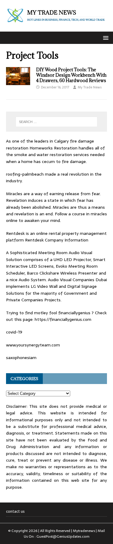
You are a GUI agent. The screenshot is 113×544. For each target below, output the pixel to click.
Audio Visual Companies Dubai (77, 279)
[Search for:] (56, 122)
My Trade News (90, 87)
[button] (104, 37)
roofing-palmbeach (25, 174)
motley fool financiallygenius (62, 312)
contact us (15, 512)
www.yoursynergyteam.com (33, 345)
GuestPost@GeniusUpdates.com (62, 536)
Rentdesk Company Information (56, 240)
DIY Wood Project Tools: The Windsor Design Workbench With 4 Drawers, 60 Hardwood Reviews (71, 75)
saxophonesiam (21, 357)
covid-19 (14, 332)
